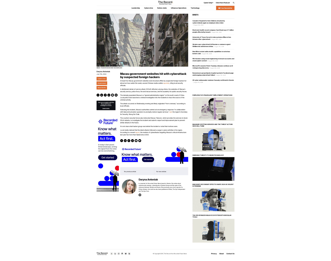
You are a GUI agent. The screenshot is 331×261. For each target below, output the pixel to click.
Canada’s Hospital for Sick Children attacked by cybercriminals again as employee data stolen (208, 23)
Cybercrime (102, 79)
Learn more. (106, 108)
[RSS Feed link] (129, 253)
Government (102, 83)
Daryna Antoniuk (103, 71)
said (170, 112)
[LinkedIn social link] (115, 253)
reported (166, 83)
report (137, 132)
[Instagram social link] (118, 253)
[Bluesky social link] (125, 253)
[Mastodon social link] (122, 253)
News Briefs (102, 88)
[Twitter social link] (111, 253)
